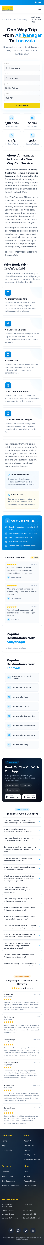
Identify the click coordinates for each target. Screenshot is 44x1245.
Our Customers (8, 1181)
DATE (8, 84)
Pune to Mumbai (8, 1210)
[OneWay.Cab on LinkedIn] (33, 1230)
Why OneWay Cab (32, 1159)
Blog (4, 1145)
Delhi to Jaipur (28, 1210)
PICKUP (6, 64)
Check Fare (22, 105)
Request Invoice (31, 1181)
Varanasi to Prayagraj (10, 1218)
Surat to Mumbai (29, 1204)
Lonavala (14, 668)
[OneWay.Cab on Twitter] (25, 1230)
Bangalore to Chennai (31, 1218)
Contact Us (29, 1145)
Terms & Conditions (10, 1185)
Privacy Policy (29, 1155)
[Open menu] (39, 8)
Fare (26, 1171)
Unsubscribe (7, 1150)
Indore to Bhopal (8, 1214)
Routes (13, 19)
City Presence (30, 1185)
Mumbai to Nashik (29, 1214)
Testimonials (7, 1176)
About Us (28, 1141)
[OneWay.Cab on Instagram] (18, 1230)
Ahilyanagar (24, 19)
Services (5, 1171)
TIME (7, 94)
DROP (6, 74)
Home (4, 19)
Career (27, 1150)
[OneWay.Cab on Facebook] (11, 1230)
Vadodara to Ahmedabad (7, 1205)
